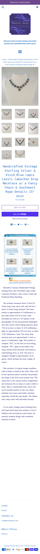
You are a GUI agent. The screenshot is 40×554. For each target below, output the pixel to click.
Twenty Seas (19, 546)
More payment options (20, 218)
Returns (5, 534)
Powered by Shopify (30, 546)
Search (4, 510)
